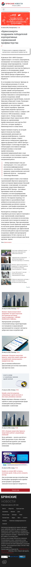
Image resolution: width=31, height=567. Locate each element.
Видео (13, 517)
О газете (25, 517)
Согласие (4, 523)
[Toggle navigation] (4, 9)
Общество (11, 508)
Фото (19, 517)
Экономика (5, 511)
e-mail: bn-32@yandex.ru (7, 552)
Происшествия (20, 508)
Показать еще (15, 490)
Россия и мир (5, 514)
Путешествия (5, 517)
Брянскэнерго (8, 242)
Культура (14, 514)
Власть (4, 508)
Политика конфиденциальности (17, 520)
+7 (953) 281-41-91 (23, 549)
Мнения (13, 511)
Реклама (4, 520)
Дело (19, 511)
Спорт (20, 514)
